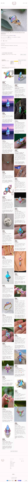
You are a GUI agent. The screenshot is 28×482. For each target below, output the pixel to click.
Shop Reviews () (12, 67)
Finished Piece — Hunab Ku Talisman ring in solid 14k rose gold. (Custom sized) (20, 190)
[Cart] (26, 3)
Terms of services (12, 462)
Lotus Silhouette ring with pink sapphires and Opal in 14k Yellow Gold (7, 325)
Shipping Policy (3, 47)
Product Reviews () (5, 67)
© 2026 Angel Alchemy (14, 477)
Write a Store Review (22, 60)
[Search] (25, 3)
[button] (12, 61)
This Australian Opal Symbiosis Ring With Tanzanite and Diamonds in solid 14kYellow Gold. (20, 398)
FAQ (10, 467)
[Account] (23, 3)
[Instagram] (24, 461)
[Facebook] (22, 461)
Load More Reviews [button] (14, 451)
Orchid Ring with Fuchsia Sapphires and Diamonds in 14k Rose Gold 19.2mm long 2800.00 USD (7, 421)
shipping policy (12, 463)
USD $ (13, 474)
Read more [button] (4, 208)
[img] (7, 83)
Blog (10, 468)
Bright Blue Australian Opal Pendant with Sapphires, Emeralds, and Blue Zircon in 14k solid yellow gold (20, 249)
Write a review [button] (23, 54)
